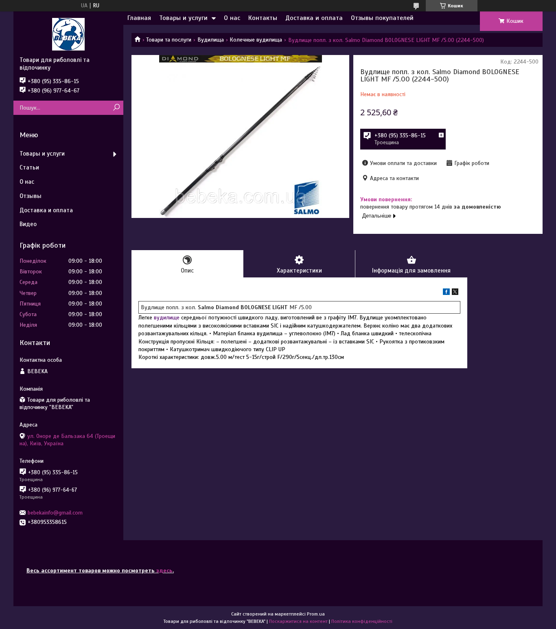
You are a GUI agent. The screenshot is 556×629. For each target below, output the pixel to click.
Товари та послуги (168, 39)
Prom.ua (316, 614)
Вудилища (210, 39)
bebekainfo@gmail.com (55, 512)
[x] (455, 293)
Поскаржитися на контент (298, 621)
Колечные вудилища (256, 39)
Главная (139, 18)
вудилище (166, 317)
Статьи (29, 167)
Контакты (262, 18)
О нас (232, 18)
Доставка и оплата (314, 18)
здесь (164, 570)
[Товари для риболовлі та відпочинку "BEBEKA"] (68, 34)
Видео (28, 224)
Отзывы (31, 196)
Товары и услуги (183, 18)
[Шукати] (116, 108)
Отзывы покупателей (382, 18)
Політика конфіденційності (361, 621)
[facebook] (446, 293)
